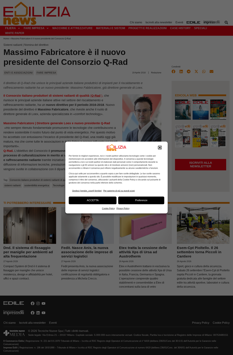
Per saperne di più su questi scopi (119, 191)
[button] (160, 147)
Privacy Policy (122, 208)
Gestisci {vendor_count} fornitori (87, 191)
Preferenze (141, 200)
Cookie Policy (108, 208)
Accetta (93, 200)
